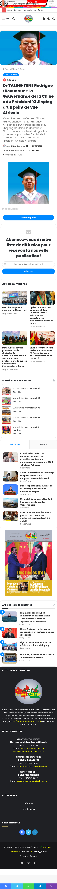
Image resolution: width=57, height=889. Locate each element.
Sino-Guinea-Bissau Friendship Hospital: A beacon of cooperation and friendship (37, 475)
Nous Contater (28, 809)
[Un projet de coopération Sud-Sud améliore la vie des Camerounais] (10, 503)
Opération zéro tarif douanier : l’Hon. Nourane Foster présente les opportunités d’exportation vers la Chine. (41, 315)
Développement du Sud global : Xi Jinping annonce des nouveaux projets (36, 488)
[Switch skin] (13, 20)
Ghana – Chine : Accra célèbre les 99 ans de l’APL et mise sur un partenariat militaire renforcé (41, 353)
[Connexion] (48, 20)
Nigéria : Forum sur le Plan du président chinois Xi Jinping (35, 644)
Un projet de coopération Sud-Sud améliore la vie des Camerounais (36, 502)
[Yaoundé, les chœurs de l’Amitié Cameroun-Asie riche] (9, 658)
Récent (43, 444)
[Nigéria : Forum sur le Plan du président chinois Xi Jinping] (9, 646)
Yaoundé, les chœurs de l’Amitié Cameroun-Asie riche (37, 656)
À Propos (28, 803)
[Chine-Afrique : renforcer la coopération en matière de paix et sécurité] (9, 633)
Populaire (15, 444)
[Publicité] (28, 3)
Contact (33, 856)
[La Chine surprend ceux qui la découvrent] (14, 298)
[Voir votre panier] (43, 20)
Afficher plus (28, 217)
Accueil (8, 69)
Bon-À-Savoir (19, 69)
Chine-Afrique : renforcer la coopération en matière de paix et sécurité (37, 632)
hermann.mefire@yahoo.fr (32, 748)
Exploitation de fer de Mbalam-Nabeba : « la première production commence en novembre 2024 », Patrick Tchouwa (36, 459)
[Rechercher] (53, 20)
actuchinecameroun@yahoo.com (28, 751)
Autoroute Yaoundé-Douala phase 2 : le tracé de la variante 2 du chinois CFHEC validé (35, 517)
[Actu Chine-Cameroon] (28, 19)
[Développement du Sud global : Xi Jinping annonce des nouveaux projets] (10, 489)
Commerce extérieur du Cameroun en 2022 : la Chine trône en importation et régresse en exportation (35, 617)
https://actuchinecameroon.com (26, 721)
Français (11, 2)
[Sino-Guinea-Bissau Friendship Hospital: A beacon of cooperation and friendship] (10, 476)
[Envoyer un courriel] (27, 146)
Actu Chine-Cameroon (16, 146)
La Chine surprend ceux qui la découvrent (14, 308)
